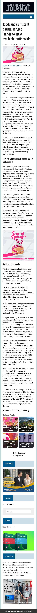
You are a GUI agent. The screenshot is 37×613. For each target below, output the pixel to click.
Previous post (20, 453)
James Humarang (15, 65)
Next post (17, 455)
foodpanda (14, 44)
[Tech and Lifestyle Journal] (18, 7)
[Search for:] (18, 511)
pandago (22, 44)
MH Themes (29, 611)
